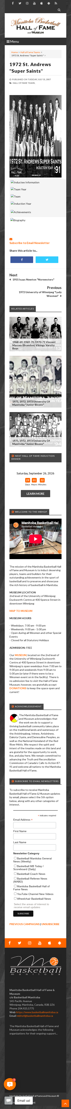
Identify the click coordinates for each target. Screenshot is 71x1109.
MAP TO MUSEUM (20, 610)
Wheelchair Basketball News (34, 898)
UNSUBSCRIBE (50, 924)
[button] (10, 1084)
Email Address (23, 820)
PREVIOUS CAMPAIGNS (24, 924)
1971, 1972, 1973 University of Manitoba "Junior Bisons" (31, 403)
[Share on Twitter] (47, 259)
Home (14, 52)
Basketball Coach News (31, 873)
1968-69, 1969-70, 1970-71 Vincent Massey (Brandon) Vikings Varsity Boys (34, 345)
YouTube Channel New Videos (35, 894)
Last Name (19, 842)
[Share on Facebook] (21, 259)
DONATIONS (17, 688)
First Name (20, 831)
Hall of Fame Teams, (24, 83)
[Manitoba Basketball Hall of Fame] (35, 25)
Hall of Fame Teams (30, 52)
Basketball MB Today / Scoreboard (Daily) (28, 868)
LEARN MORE (35, 493)
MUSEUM (21, 655)
